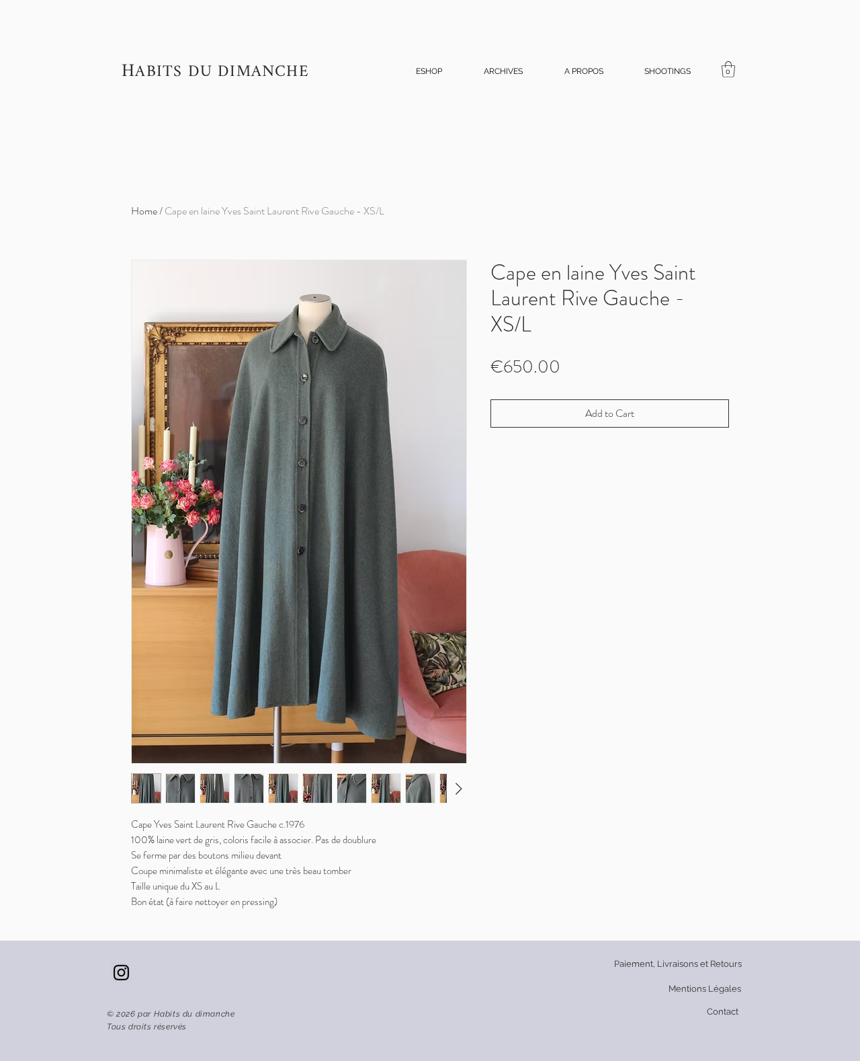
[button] (429, 71)
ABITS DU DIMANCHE (221, 72)
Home (144, 211)
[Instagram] (121, 972)
